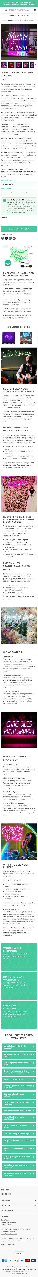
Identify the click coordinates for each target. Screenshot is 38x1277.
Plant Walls (21, 1269)
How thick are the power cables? (18, 1111)
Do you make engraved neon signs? (16, 1126)
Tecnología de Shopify (19, 1273)
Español (18, 1253)
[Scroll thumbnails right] (35, 65)
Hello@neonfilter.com (9, 1234)
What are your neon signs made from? (18, 1055)
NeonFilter (8, 76)
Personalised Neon (8, 1269)
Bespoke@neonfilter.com (10, 1222)
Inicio (3, 20)
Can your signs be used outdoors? (14, 1095)
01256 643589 (6, 1225)
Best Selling (11, 1267)
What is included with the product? (15, 1047)
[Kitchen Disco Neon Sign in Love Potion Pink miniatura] (18, 64)
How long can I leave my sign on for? (18, 1149)
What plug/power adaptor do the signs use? (18, 1087)
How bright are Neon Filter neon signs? (18, 1064)
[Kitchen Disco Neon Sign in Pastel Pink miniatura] (25, 64)
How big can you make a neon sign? (17, 1158)
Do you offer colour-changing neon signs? (16, 1103)
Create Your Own (23, 1267)
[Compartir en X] (6, 238)
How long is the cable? (13, 1079)
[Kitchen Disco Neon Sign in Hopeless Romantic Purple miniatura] (32, 64)
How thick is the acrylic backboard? (14, 1118)
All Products (12, 20)
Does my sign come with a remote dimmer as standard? (16, 1072)
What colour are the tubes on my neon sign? (18, 1174)
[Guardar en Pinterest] (14, 238)
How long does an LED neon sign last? (18, 1141)
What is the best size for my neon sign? (16, 1166)
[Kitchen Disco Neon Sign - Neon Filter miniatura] (4, 64)
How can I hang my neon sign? (17, 1134)
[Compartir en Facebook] (2, 238)
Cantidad (4, 217)
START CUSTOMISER (19, 229)
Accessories (32, 1269)
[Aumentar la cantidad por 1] (18, 222)
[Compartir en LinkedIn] (10, 238)
